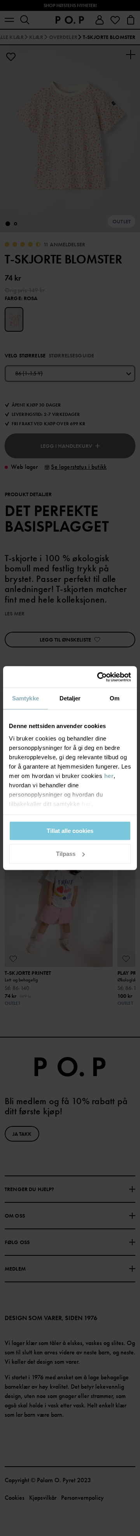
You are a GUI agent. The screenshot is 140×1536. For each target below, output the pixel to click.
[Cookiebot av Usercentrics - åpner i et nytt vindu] (98, 677)
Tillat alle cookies (70, 830)
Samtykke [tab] (25, 698)
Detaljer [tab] (70, 698)
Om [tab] (114, 698)
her (109, 775)
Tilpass (65, 853)
